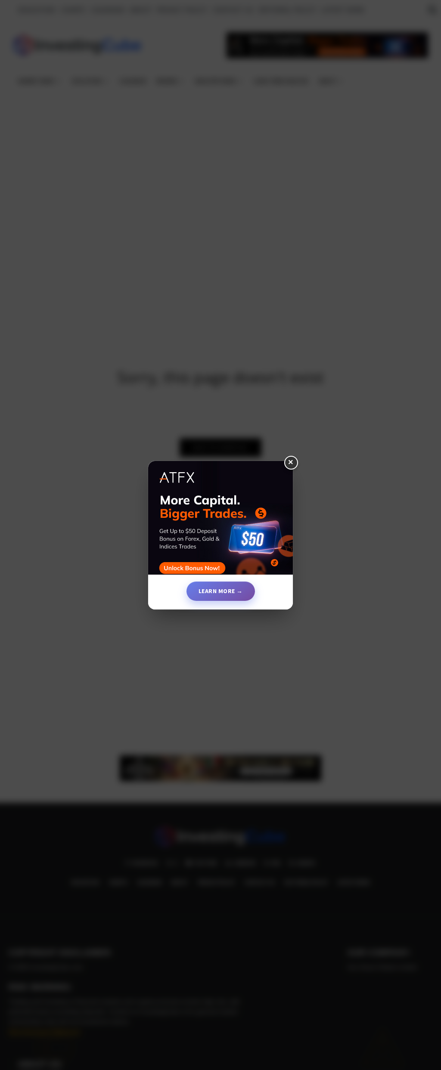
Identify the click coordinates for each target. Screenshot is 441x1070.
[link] (220, 521)
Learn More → (221, 591)
